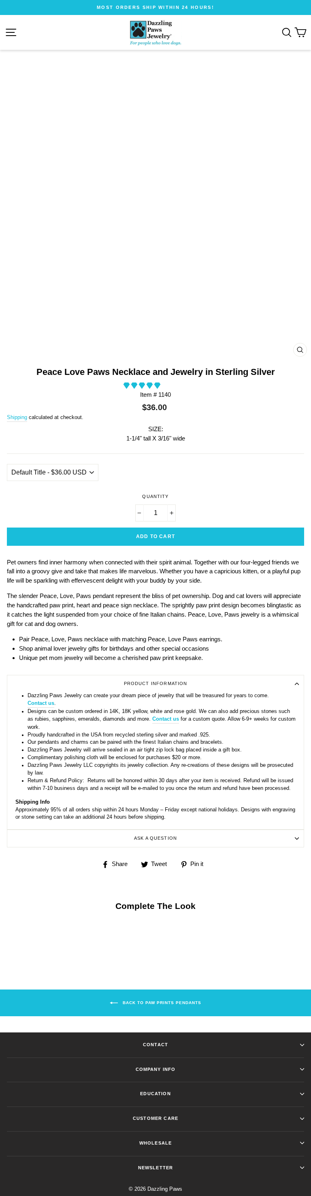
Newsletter (155, 1167)
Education (155, 1093)
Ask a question (155, 838)
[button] (143, 385)
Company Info (156, 1069)
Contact (155, 1044)
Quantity (155, 496)
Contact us (41, 703)
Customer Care (155, 1118)
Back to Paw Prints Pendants (161, 1002)
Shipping (17, 417)
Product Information (155, 683)
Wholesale (155, 1143)
